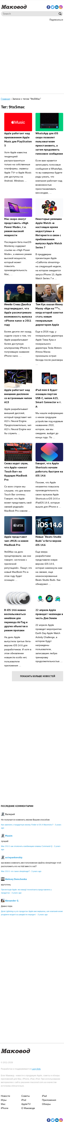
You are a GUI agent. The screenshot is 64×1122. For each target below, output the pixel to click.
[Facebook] (48, 7)
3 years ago (36, 871)
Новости (5, 1096)
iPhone (4, 1108)
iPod (23, 1100)
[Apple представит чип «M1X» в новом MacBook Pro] (18, 525)
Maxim (8, 835)
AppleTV (26, 1104)
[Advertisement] (32, 57)
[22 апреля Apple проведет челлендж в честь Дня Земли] (49, 599)
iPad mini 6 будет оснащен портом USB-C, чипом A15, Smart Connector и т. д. (48, 398)
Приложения (49, 1100)
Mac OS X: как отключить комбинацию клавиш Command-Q (26, 846)
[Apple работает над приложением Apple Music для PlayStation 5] (18, 122)
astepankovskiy (13, 857)
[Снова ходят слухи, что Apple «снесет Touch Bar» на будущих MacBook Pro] (18, 452)
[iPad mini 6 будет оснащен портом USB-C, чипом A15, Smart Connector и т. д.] (49, 379)
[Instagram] (61, 7)
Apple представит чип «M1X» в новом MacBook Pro (16, 541)
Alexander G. (12, 900)
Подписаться (56, 19)
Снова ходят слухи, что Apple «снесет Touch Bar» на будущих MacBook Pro (16, 471)
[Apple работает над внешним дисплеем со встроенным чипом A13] (18, 379)
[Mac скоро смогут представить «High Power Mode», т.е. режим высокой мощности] (18, 207)
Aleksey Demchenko (16, 879)
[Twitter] (52, 7)
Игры (3, 1100)
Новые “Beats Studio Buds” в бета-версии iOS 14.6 (48, 541)
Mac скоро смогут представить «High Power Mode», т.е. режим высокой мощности (16, 227)
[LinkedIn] (57, 7)
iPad (44, 1096)
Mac (3, 1104)
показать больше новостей (37, 676)
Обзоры (46, 1104)
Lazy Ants (36, 1069)
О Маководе (28, 1108)
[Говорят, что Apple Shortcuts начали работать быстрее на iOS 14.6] (49, 452)
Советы (25, 1096)
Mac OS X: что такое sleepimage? (15, 871)
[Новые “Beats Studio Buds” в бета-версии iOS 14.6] (49, 525)
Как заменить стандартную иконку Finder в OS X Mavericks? (27, 825)
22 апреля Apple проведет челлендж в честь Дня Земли (49, 614)
